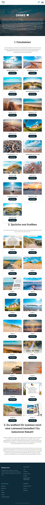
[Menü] (42, 2)
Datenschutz (3, 488)
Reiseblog (25, 475)
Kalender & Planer (26, 473)
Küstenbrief (25, 490)
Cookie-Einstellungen (5, 496)
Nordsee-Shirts (26, 478)
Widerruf (3, 492)
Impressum (3, 486)
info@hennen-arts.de (27, 486)
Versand (2, 494)
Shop (24, 469)
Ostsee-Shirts (26, 479)
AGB (2, 490)
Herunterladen (12, 73)
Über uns (25, 488)
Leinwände (25, 471)
